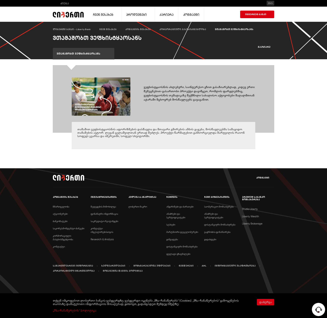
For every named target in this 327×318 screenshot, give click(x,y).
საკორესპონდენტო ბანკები (68, 228)
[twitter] (80, 283)
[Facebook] (53, 282)
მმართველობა (61, 206)
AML (204, 265)
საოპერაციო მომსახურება (219, 206)
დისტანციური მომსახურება (182, 246)
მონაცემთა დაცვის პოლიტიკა (123, 271)
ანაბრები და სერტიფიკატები (175, 215)
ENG (270, 3)
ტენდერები (186, 265)
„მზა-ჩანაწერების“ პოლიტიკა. (75, 310)
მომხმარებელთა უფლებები (152, 265)
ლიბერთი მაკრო (137, 206)
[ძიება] (55, 3)
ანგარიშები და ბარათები (180, 206)
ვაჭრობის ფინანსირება (217, 232)
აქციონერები (60, 213)
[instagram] (89, 282)
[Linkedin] (62, 283)
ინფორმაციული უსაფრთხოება (235, 265)
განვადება (172, 239)
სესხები (170, 224)
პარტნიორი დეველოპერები (182, 232)
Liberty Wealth (250, 216)
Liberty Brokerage (252, 223)
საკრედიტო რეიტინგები (104, 221)
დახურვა (265, 302)
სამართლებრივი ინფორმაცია (73, 265)
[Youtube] (70, 282)
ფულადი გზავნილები (178, 254)
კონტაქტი (262, 177)
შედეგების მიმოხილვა (103, 206)
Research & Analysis (102, 239)
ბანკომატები (60, 221)
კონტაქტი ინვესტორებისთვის (102, 230)
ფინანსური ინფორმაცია (104, 213)
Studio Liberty (250, 209)
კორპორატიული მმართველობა (74, 271)
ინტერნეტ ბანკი (255, 14)
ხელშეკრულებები (113, 265)
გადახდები (210, 239)
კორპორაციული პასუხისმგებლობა (63, 237)
